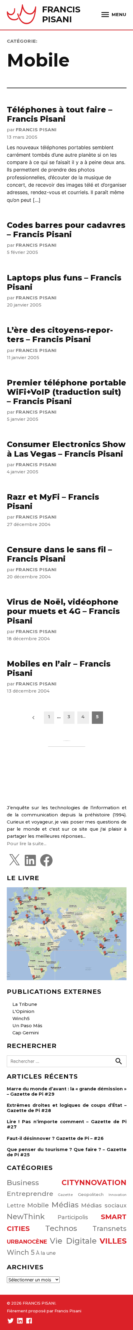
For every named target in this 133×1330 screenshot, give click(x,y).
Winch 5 (21, 1252)
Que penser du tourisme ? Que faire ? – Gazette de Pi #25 (67, 1152)
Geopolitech (91, 1194)
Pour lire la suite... (26, 843)
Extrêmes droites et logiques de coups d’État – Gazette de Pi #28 (67, 1107)
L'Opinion (23, 1011)
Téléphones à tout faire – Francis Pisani (59, 114)
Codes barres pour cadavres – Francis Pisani (66, 229)
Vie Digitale (73, 1240)
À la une (46, 1253)
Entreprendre (30, 1193)
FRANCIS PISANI (61, 14)
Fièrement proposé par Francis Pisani (44, 1311)
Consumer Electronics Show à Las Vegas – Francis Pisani (66, 449)
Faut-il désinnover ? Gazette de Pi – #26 (55, 1138)
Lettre (16, 1205)
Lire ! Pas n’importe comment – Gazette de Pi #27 (67, 1124)
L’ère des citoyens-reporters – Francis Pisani (60, 334)
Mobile (38, 1205)
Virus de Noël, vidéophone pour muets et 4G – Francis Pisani (63, 611)
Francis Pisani (36, 130)
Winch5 (21, 1018)
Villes (113, 1241)
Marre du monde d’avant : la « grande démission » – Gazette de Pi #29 (67, 1091)
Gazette (65, 1195)
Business (23, 1182)
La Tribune (24, 1004)
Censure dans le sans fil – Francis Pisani (59, 554)
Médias (65, 1204)
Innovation (118, 1195)
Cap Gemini (25, 1033)
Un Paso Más (27, 1025)
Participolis (73, 1217)
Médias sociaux (104, 1205)
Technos (61, 1228)
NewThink (26, 1216)
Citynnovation (94, 1182)
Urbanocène (27, 1241)
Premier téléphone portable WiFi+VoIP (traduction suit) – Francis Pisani (66, 392)
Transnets (109, 1228)
